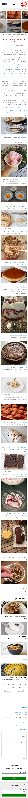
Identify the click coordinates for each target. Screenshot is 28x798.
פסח (14, 685)
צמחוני (10, 34)
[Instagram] (3, 4)
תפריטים (12, 36)
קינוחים (5, 34)
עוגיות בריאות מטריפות (21, 614)
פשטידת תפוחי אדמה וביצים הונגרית (18, 677)
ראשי (17, 36)
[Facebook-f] (6, 4)
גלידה (19, 683)
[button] (14, 4)
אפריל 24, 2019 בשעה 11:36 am (19, 724)
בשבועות (18, 69)
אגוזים (24, 683)
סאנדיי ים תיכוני (23, 231)
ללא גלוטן (23, 684)
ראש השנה (13, 69)
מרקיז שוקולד (23, 513)
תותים (8, 687)
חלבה (15, 683)
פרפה (10, 685)
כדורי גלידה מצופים (22, 367)
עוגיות (14, 34)
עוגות (18, 34)
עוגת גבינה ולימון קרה (22, 636)
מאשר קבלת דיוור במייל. (20, 772)
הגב (13, 712)
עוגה (8, 684)
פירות (18, 685)
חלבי (11, 683)
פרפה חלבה (24, 422)
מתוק (17, 684)
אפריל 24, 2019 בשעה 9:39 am (21, 712)
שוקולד (13, 687)
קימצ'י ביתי (24, 656)
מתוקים (13, 684)
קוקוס (6, 685)
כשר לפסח (6, 683)
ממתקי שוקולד (23, 447)
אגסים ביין (24, 397)
